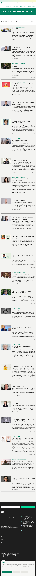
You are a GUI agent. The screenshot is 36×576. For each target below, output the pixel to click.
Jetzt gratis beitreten (28, 507)
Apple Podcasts (14, 22)
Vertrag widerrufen (4, 529)
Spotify (9, 22)
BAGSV (9, 526)
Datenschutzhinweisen (21, 567)
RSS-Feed (6, 21)
